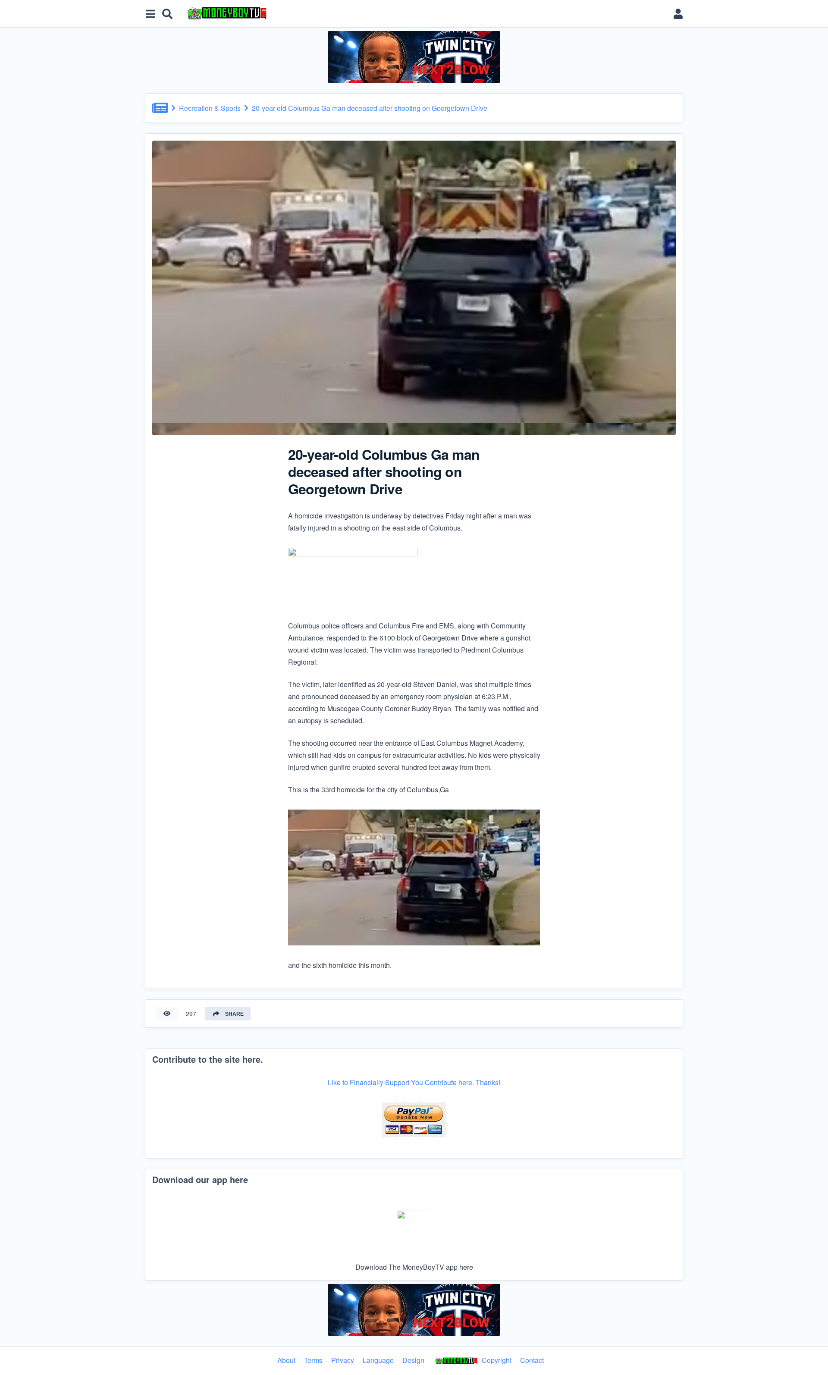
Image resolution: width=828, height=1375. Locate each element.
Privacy (342, 1360)
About (286, 1360)
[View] (167, 1013)
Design (413, 1360)
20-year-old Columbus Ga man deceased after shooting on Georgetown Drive (369, 108)
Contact (532, 1360)
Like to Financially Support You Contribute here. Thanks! (414, 1082)
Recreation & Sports (210, 108)
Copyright (495, 1360)
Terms (313, 1360)
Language (378, 1360)
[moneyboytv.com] (424, 13)
